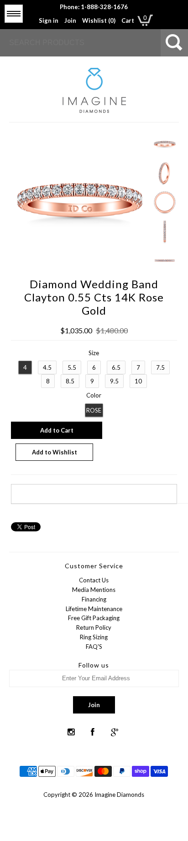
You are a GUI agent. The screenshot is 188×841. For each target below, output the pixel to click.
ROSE (93, 410)
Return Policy (93, 627)
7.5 (160, 367)
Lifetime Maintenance (94, 608)
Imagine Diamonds (119, 794)
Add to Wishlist (54, 452)
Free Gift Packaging (94, 618)
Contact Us (94, 580)
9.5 (114, 381)
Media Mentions (93, 589)
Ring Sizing (94, 637)
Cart (127, 20)
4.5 (47, 367)
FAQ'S (94, 646)
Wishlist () (98, 20)
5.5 (72, 367)
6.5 (116, 367)
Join (70, 20)
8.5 (70, 381)
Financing (94, 599)
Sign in (48, 20)
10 (138, 381)
